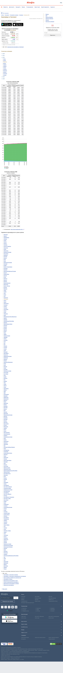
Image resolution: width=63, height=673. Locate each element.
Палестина (6, 457)
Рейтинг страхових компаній (54, 637)
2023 (3, 76)
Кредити (18, 7)
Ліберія (5, 389)
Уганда (5, 536)
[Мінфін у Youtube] (16, 607)
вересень (5, 70)
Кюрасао (5, 378)
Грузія (5, 312)
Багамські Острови (7, 252)
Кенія (5, 365)
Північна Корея (7, 472)
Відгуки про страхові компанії (40, 637)
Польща (5, 464)
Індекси (52, 7)
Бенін (5, 261)
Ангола (5, 241)
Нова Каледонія (7, 433)
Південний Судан (7, 469)
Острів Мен (6, 451)
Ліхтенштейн (6, 394)
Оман (5, 448)
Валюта (6, 7)
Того (4, 526)
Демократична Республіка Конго (10, 316)
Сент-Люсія (6, 499)
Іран (4, 344)
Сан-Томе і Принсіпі (8, 486)
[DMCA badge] (56, 644)
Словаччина (6, 504)
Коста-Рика (6, 372)
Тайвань (5, 520)
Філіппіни (5, 551)
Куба (5, 375)
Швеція (5, 564)
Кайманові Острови (8, 356)
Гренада (5, 307)
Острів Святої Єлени (8, 453)
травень (4, 64)
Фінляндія (6, 552)
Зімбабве (5, 337)
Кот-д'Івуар (6, 373)
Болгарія (5, 263)
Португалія (6, 466)
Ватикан (5, 281)
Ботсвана (5, 268)
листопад (5, 73)
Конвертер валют (24, 601)
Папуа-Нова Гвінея (7, 460)
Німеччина (6, 444)
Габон (5, 290)
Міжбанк (22, 599)
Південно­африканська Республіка (10, 470)
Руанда (5, 477)
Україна (5, 540)
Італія (5, 350)
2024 (3, 78)
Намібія (5, 428)
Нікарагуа (6, 442)
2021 (3, 55)
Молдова (5, 419)
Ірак (4, 343)
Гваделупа (6, 297)
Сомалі (5, 508)
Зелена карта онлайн (25, 637)
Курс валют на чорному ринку (54, 616)
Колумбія (5, 369)
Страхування (29, 7)
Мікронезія (6, 426)
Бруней (5, 272)
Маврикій (5, 395)
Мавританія (6, 397)
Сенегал (5, 495)
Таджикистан (6, 518)
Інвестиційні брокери (52, 598)
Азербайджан (6, 237)
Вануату (5, 280)
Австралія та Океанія (50, 21)
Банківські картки (38, 598)
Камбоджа (6, 357)
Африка (47, 20)
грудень (4, 75)
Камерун (5, 359)
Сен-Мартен (6, 492)
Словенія (5, 505)
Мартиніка (6, 413)
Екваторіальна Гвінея (8, 324)
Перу (5, 463)
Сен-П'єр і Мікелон (7, 494)
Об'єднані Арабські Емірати (9, 447)
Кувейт (5, 376)
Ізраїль (5, 338)
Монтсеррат (6, 423)
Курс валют (23, 596)
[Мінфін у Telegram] (5, 607)
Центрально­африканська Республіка (11, 555)
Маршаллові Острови (8, 414)
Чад (4, 557)
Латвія (5, 384)
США (5, 480)
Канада (5, 360)
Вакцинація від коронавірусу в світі (11, 580)
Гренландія (6, 309)
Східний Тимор (7, 513)
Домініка (5, 319)
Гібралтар (6, 313)
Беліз (5, 259)
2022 (3, 57)
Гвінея (5, 302)
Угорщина (6, 538)
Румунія (5, 479)
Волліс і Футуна (7, 285)
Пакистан (5, 454)
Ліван (5, 391)
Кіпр (4, 379)
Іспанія (5, 348)
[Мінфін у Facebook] (2, 607)
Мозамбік (5, 417)
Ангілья (5, 243)
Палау (5, 455)
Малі (5, 410)
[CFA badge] (17, 644)
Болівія (5, 265)
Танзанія (5, 521)
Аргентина (6, 247)
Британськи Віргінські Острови (10, 271)
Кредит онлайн (37, 601)
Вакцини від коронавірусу (9, 585)
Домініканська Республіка (9, 321)
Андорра (5, 244)
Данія (5, 315)
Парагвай (6, 461)
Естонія (5, 328)
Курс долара (37, 596)
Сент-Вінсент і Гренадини (9, 497)
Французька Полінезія (8, 546)
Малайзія (5, 406)
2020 (3, 53)
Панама (5, 458)
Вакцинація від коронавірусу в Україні (11, 583)
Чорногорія (6, 561)
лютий (4, 60)
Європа (47, 14)
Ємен (5, 332)
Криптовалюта (45, 7)
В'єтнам (5, 287)
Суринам (5, 511)
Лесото (5, 385)
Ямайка (5, 567)
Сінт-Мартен (6, 517)
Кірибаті (5, 381)
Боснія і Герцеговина (8, 266)
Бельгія (5, 258)
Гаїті (4, 296)
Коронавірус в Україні (8, 579)
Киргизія (5, 366)
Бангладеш (6, 253)
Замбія (5, 334)
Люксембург (6, 388)
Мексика (5, 416)
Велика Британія (7, 283)
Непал (5, 431)
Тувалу (5, 532)
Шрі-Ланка (6, 565)
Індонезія (5, 340)
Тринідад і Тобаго (7, 530)
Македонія (6, 403)
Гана (5, 293)
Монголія (5, 422)
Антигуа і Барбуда (7, 246)
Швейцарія (6, 562)
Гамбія (5, 291)
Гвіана (5, 300)
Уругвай (5, 542)
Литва (5, 387)
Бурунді (5, 275)
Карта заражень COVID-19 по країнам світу (12, 577)
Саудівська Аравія (7, 488)
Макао (5, 401)
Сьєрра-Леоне (6, 514)
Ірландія (5, 346)
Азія (46, 15)
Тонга (5, 529)
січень (4, 58)
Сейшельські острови (8, 489)
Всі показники (6, 13)
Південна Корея (7, 467)
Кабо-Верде (6, 353)
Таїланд (5, 523)
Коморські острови (7, 370)
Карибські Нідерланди (8, 362)
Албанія (5, 239)
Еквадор (5, 322)
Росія (5, 476)
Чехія (5, 558)
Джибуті (5, 318)
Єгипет (5, 331)
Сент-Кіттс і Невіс (7, 498)
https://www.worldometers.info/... (17, 229)
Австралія (6, 234)
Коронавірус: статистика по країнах (11, 574)
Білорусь (5, 278)
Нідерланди (6, 441)
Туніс (5, 533)
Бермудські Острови (8, 262)
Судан (5, 510)
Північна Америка (49, 17)
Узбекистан (6, 539)
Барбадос (6, 255)
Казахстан (6, 354)
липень (4, 67)
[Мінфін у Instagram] (12, 607)
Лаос (5, 382)
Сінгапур (5, 516)
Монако (5, 420)
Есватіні (5, 326)
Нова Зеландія (7, 432)
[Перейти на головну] (31, 3)
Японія (5, 568)
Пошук (16, 597)
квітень (4, 63)
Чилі (4, 560)
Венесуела (6, 284)
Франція (5, 548)
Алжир (5, 240)
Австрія (5, 236)
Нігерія (5, 439)
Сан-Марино (6, 485)
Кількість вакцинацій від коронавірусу (11, 582)
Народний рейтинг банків (53, 601)
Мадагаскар (6, 398)
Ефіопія (5, 329)
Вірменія (5, 288)
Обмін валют (23, 616)
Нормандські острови (8, 436)
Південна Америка (49, 18)
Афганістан (6, 250)
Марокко (5, 411)
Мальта (5, 409)
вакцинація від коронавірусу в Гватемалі (15, 46)
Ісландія (5, 347)
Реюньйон (6, 475)
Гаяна (5, 294)
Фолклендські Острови (8, 545)
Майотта (5, 400)
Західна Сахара (7, 335)
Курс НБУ (23, 598)
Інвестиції (37, 7)
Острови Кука (6, 450)
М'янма (5, 425)
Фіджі (5, 549)
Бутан (5, 277)
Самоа (5, 483)
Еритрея (5, 325)
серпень (5, 69)
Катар (5, 363)
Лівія (5, 392)
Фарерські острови (7, 543)
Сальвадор (6, 482)
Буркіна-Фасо (6, 274)
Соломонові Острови (8, 507)
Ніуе (4, 445)
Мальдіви (5, 407)
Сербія (5, 501)
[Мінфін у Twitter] (9, 607)
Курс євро (50, 596)
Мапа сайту (4, 588)
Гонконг (5, 306)
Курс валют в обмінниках (39, 616)
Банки (23, 7)
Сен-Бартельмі (7, 491)
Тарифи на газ (51, 599)
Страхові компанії (52, 639)
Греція (5, 310)
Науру (5, 429)
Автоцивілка (23, 639)
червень (4, 66)
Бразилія (5, 269)
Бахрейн (5, 256)
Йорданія (5, 351)
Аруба (5, 249)
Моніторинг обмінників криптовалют (27, 602)
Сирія (5, 502)
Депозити (11, 7)
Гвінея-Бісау (6, 303)
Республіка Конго (7, 473)
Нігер (5, 438)
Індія (5, 341)
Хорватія (5, 554)
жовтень (4, 72)
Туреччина (6, 535)
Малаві (5, 404)
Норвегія (5, 435)
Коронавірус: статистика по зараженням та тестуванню (15, 576)
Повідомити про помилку (7, 601)
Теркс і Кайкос (6, 524)
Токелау (5, 527)
